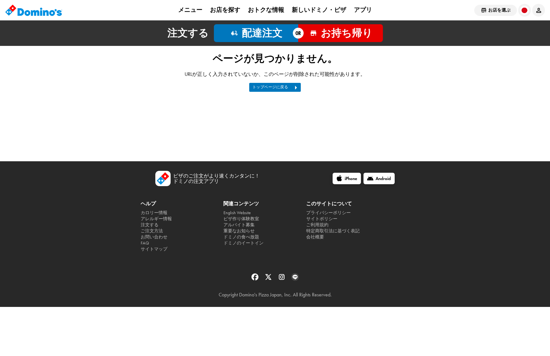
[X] (269, 279)
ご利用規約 (317, 225)
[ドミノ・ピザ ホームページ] (33, 10)
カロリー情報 (154, 212)
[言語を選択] (524, 10)
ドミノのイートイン (243, 243)
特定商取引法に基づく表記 (333, 231)
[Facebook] (255, 279)
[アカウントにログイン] (538, 10)
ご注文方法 (152, 231)
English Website (237, 212)
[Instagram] (282, 279)
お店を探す (225, 9)
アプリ (363, 9)
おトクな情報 (266, 9)
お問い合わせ (154, 237)
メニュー (190, 9)
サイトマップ (154, 249)
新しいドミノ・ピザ (319, 9)
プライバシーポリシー (328, 212)
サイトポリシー (321, 219)
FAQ (145, 243)
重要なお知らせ (239, 231)
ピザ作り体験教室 (241, 219)
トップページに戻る (270, 87)
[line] (295, 279)
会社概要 (315, 237)
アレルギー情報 (156, 219)
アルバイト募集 (239, 225)
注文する (150, 225)
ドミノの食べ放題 (241, 237)
